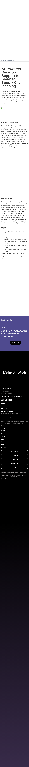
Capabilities (6, 400)
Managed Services (6, 428)
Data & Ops (4, 408)
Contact (3, 447)
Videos (3, 441)
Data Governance (6, 406)
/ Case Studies (10, 60)
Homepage (3, 60)
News (2, 444)
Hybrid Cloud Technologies (8, 411)
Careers (3, 436)
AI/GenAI (3, 403)
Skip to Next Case (7, 320)
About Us (4, 434)
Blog (2, 439)
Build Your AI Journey (11, 396)
